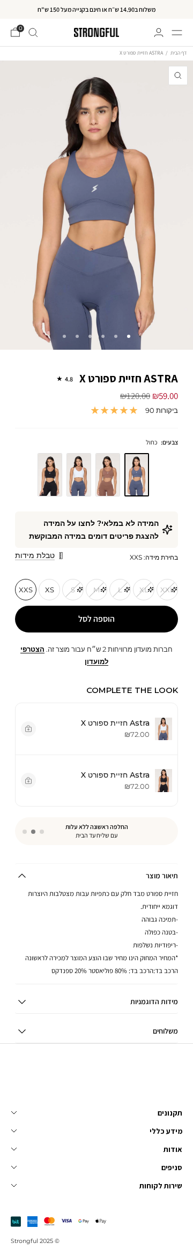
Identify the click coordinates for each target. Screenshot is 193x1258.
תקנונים (170, 1113)
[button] (42, 832)
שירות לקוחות (160, 1186)
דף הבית (178, 52)
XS (49, 589)
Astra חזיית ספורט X (121, 379)
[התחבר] (159, 32)
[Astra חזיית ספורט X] (50, 475)
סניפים (171, 1167)
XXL (167, 589)
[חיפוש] (33, 32)
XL (144, 589)
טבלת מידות (35, 555)
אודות (173, 1149)
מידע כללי (166, 1131)
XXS (26, 589)
